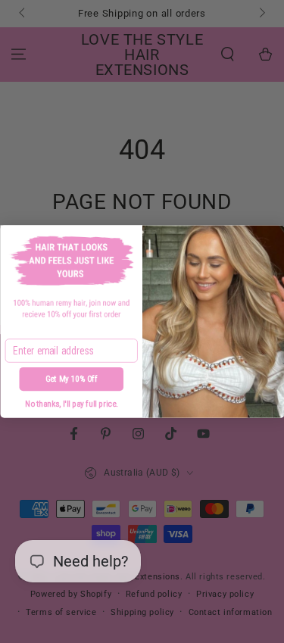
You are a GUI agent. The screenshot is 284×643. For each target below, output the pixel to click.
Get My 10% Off (71, 379)
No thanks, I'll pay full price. (70, 404)
